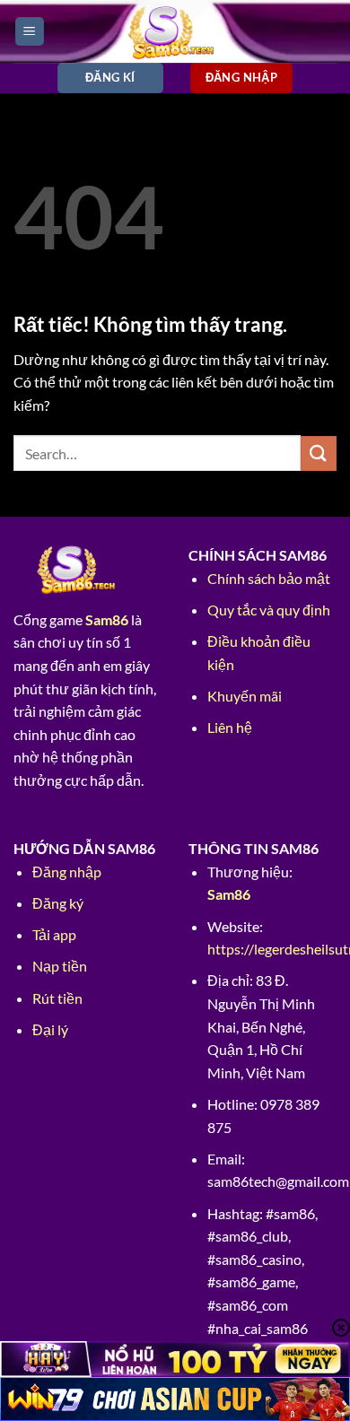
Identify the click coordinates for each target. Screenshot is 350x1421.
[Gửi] (319, 453)
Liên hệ (229, 727)
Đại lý (50, 1029)
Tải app (54, 934)
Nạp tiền (59, 965)
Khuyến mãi (244, 695)
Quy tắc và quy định (268, 609)
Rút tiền (57, 998)
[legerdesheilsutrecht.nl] (175, 31)
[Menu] (29, 32)
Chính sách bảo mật (268, 578)
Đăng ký (57, 902)
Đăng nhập (66, 871)
